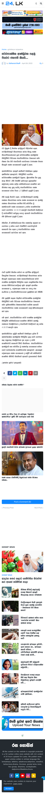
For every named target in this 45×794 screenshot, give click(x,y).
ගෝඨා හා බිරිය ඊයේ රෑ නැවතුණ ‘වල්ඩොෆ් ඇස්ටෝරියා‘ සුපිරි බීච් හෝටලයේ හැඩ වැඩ (18, 415)
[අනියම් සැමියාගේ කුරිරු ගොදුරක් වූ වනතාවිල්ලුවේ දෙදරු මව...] (10, 706)
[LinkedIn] (25, 373)
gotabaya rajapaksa (15, 49)
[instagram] (28, 775)
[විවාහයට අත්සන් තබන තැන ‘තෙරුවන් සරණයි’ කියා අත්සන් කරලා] (10, 620)
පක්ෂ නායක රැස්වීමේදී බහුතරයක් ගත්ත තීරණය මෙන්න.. (20, 478)
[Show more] (4, 378)
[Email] (35, 373)
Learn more (17, 784)
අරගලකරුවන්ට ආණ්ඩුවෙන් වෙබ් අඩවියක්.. (31, 692)
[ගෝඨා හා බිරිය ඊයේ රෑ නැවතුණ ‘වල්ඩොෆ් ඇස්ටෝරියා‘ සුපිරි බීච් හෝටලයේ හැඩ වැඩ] (22, 400)
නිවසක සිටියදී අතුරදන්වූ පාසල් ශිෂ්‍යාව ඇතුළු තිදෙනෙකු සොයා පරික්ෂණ (31, 592)
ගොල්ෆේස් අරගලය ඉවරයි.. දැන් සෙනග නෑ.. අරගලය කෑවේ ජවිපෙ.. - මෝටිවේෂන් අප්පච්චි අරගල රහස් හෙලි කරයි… (32, 649)
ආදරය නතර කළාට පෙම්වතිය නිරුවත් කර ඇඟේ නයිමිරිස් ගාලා (22, 580)
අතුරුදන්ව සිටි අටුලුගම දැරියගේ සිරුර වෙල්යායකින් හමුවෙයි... (32, 664)
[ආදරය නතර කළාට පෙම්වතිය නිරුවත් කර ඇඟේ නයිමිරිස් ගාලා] (22, 561)
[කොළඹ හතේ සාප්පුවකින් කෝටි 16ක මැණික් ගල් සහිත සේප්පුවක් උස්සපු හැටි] (10, 634)
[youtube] (22, 775)
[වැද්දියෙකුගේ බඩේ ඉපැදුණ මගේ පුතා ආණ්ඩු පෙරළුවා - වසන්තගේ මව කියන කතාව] (10, 606)
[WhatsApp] (20, 373)
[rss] (33, 775)
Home (4, 49)
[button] (3, 3)
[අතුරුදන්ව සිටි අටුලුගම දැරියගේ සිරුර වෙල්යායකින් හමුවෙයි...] (10, 664)
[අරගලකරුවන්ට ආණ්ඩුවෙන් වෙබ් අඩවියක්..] (10, 692)
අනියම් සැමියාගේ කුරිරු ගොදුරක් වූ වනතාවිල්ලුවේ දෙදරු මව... (31, 707)
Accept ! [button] (9, 789)
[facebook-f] (11, 775)
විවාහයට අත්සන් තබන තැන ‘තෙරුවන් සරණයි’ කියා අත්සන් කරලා (32, 620)
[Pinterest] (30, 373)
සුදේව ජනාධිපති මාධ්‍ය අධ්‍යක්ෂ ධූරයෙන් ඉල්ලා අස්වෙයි (22, 447)
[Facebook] (10, 373)
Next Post (38, 508)
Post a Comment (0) (22, 502)
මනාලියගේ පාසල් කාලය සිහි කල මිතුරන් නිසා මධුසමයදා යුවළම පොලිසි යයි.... (31, 679)
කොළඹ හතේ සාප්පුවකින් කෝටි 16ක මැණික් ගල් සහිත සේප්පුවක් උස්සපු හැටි (31, 634)
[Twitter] (15, 373)
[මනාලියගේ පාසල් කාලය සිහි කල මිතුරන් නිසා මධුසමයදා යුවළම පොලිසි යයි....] (10, 678)
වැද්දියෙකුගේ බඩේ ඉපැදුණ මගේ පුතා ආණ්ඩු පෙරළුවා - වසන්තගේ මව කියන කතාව (31, 606)
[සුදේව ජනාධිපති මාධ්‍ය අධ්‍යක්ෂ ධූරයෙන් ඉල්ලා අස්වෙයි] (22, 433)
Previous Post (8, 508)
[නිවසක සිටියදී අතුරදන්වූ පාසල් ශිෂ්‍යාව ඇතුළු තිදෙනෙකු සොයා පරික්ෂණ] (10, 592)
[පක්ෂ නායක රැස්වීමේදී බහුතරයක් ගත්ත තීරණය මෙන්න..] (22, 463)
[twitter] (17, 775)
